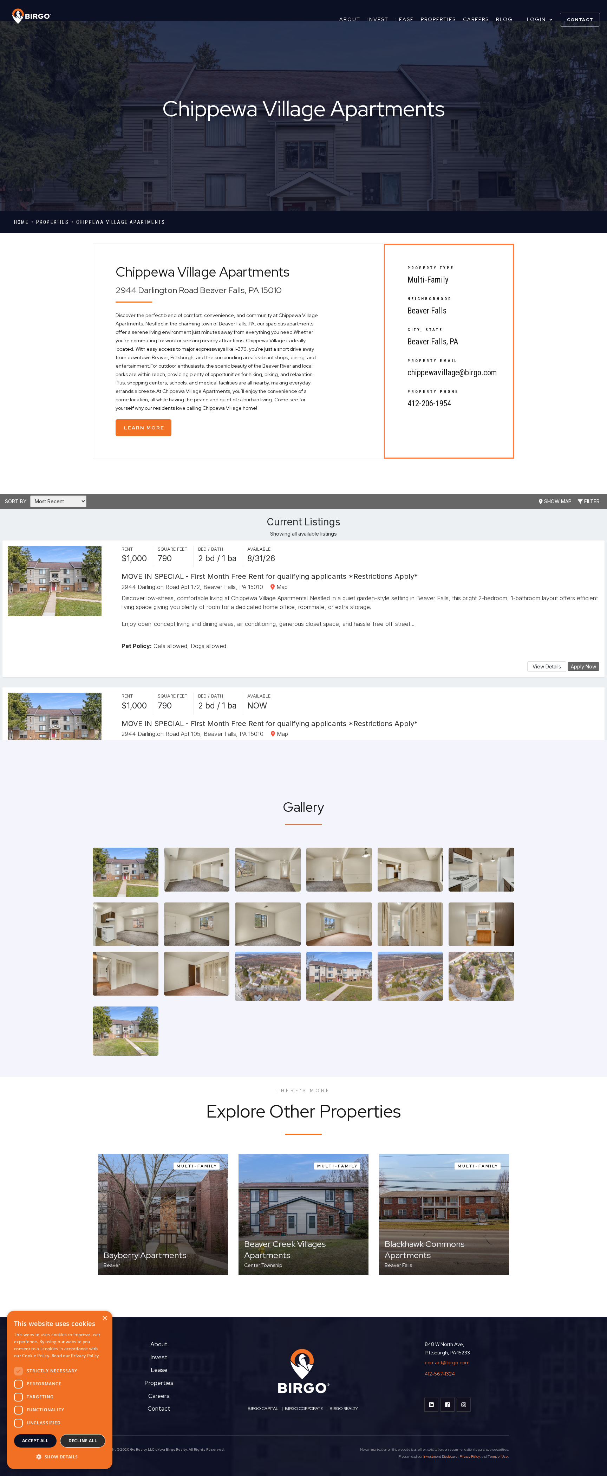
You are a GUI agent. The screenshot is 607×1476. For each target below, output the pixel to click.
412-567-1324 (440, 1374)
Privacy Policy (469, 1456)
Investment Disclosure (440, 1456)
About (349, 19)
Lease (405, 19)
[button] (540, 19)
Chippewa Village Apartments (120, 222)
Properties (438, 19)
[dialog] (59, 1390)
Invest (378, 19)
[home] (28, 16)
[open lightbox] (125, 872)
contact (580, 19)
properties (52, 222)
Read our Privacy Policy (75, 1356)
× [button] (104, 1318)
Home (21, 222)
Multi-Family (428, 280)
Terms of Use (498, 1456)
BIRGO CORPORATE (303, 1408)
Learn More (144, 428)
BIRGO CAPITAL (263, 1408)
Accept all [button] (35, 1441)
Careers (476, 19)
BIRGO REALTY (343, 1408)
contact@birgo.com (447, 1362)
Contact (159, 1408)
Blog (504, 19)
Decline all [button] (82, 1441)
